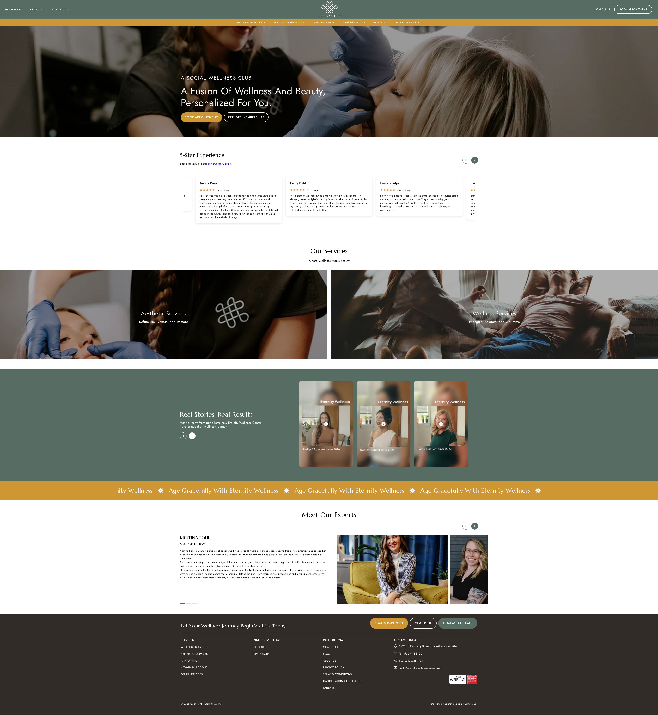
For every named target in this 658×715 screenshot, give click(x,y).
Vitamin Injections (194, 667)
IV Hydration (190, 660)
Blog (326, 654)
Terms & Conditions (337, 674)
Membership (331, 647)
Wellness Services (194, 647)
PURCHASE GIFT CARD (458, 623)
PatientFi (329, 688)
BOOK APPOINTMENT (201, 117)
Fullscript (259, 647)
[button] (603, 9)
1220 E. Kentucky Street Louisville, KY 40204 (428, 646)
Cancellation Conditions (342, 681)
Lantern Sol (471, 703)
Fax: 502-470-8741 (411, 661)
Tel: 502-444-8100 (410, 654)
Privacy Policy (333, 667)
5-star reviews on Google (216, 164)
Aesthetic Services (194, 654)
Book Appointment (633, 9)
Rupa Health (260, 654)
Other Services (192, 674)
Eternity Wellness (214, 703)
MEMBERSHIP (423, 623)
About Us (329, 660)
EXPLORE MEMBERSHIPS (246, 117)
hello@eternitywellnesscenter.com (420, 668)
